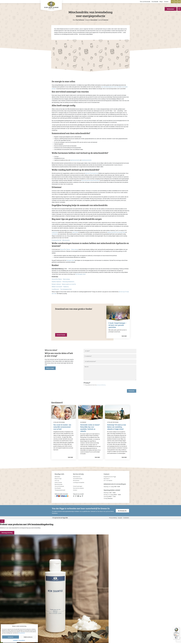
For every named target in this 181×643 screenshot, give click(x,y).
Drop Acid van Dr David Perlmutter (90, 180)
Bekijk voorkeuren (28, 637)
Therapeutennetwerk (60, 490)
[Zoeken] (172, 1)
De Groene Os (122, 511)
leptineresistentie (75, 160)
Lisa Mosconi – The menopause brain (62, 289)
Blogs (161, 1)
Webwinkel (170, 9)
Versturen (131, 391)
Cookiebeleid (15, 640)
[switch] (176, 637)
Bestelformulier (58, 484)
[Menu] (179, 628)
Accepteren (10, 637)
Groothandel (155, 1)
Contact (166, 1)
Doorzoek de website (78, 488)
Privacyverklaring (21, 640)
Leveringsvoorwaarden (78, 482)
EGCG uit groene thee (119, 232)
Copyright (120, 517)
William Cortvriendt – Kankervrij (60, 286)
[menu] (179, 9)
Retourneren (76, 480)
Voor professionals (145, 1)
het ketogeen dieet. (80, 274)
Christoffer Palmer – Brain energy (69, 249)
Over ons (57, 480)
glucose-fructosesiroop (91, 173)
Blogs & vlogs (58, 478)
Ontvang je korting (7, 532)
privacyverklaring (101, 385)
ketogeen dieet (70, 260)
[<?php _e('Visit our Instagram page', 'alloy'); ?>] (74, 496)
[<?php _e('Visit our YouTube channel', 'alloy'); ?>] (78, 496)
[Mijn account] (179, 1)
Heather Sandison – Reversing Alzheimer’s (63, 281)
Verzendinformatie (77, 478)
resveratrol (55, 234)
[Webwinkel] (175, 1)
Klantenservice (76, 476)
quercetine (75, 232)
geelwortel (110, 232)
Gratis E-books (61, 335)
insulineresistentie (86, 160)
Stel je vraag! (50, 368)
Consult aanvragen (77, 486)
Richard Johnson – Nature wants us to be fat (64, 284)
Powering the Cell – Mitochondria (61, 240)
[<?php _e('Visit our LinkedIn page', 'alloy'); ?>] (80, 496)
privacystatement (21, 633)
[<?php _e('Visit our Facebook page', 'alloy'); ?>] (76, 496)
